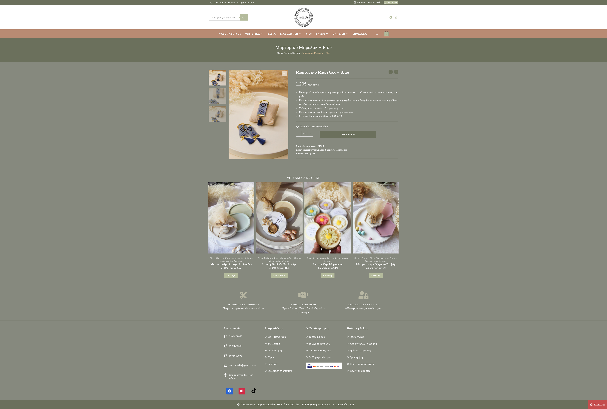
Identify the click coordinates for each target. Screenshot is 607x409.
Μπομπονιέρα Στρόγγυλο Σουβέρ (231, 264)
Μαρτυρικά (341, 149)
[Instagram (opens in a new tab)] (395, 17)
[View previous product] (391, 72)
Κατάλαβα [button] (599, 404)
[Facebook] (229, 391)
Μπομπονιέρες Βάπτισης (231, 261)
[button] (284, 73)
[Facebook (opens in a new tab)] (390, 17)
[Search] (244, 17)
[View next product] (396, 72)
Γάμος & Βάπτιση (292, 53)
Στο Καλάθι (347, 134)
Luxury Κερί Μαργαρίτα (328, 264)
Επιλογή (231, 275)
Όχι (313, 153)
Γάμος (227, 258)
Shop (279, 53)
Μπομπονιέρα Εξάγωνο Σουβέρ (375, 264)
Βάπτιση (313, 149)
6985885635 (235, 346)
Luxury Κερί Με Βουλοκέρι (279, 264)
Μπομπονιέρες (237, 258)
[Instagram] (242, 391)
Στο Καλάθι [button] (279, 275)
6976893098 (235, 355)
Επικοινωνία (374, 2)
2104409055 (220, 2)
